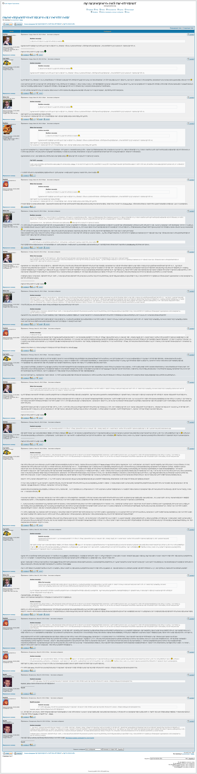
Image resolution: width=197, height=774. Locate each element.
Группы (121, 9)
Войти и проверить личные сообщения (112, 12)
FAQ (97, 9)
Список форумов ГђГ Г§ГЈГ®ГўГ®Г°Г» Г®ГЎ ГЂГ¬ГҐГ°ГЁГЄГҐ (42, 24)
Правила (90, 9)
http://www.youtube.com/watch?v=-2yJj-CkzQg (80, 738)
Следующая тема (188, 28)
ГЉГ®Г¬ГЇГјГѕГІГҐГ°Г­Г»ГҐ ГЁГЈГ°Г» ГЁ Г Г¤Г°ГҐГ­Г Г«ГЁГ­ (36, 17)
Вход (127, 12)
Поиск (103, 9)
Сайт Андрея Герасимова (11, 3)
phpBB (95, 771)
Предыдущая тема (175, 28)
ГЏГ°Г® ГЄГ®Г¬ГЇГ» (69, 24)
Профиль (95, 12)
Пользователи (112, 9)
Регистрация (130, 9)
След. (21, 20)
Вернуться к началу (9, 55)
